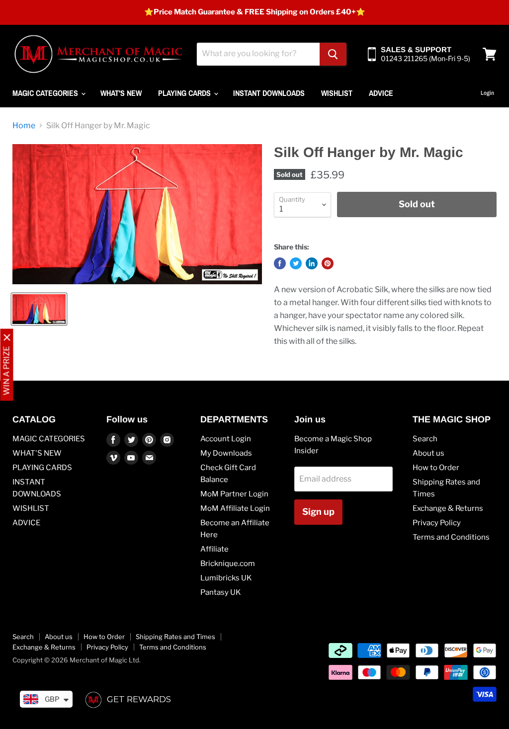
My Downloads (226, 453)
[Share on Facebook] (280, 263)
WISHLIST (336, 92)
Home (23, 125)
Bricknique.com (227, 563)
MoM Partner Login (234, 493)
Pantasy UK (220, 592)
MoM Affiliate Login (235, 508)
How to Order (436, 467)
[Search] (333, 54)
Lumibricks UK (226, 577)
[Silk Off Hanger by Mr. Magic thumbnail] (39, 309)
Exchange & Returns (448, 508)
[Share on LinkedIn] (312, 263)
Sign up (318, 511)
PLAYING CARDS (185, 92)
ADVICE (381, 92)
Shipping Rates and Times (175, 637)
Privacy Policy (437, 522)
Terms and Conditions (451, 537)
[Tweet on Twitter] (296, 263)
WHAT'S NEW (121, 92)
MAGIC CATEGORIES (46, 92)
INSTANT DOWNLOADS (269, 92)
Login (487, 93)
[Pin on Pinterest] (328, 263)
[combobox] (258, 54)
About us (428, 453)
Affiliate (214, 549)
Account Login (225, 438)
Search (425, 438)
